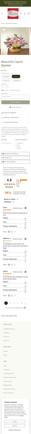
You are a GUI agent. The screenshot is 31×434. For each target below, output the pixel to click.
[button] (21, 13)
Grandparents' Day (9, 329)
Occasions (6, 332)
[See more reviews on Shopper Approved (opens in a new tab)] (15, 232)
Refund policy (7, 385)
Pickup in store (15, 90)
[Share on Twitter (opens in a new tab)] (12, 232)
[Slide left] (12, 58)
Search (5, 351)
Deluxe (16, 76)
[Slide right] (19, 58)
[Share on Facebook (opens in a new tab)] (9, 232)
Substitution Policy (9, 389)
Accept (15, 421)
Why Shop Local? (8, 373)
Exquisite (17, 80)
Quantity (4, 84)
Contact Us (6, 369)
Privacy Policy (7, 381)
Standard (6, 76)
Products (6, 336)
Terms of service (8, 393)
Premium (6, 80)
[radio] (22, 180)
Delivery (6, 90)
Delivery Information (9, 377)
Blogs (5, 355)
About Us (6, 340)
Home (3, 23)
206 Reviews (10, 187)
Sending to (7, 93)
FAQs (5, 366)
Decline (14, 425)
